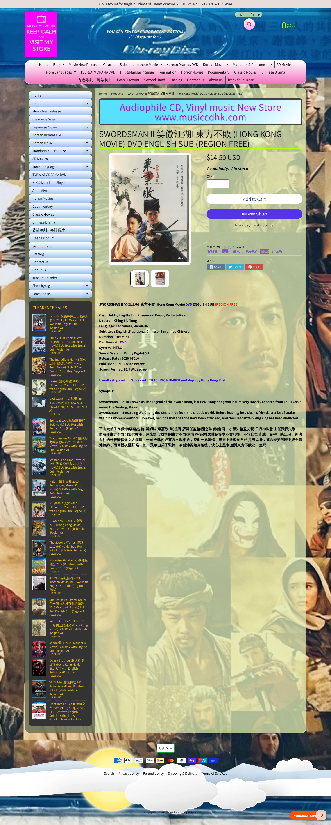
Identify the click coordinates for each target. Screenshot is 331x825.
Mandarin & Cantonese (253, 65)
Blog (59, 65)
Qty (209, 176)
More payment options (254, 225)
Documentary (218, 72)
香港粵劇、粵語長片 (95, 79)
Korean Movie (216, 65)
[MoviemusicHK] (41, 34)
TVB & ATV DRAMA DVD (97, 72)
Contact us (195, 79)
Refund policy (153, 773)
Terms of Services (214, 773)
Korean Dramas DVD (182, 64)
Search (109, 773)
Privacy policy (128, 773)
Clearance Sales (115, 64)
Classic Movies (245, 72)
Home (43, 64)
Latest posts (62, 294)
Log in (241, 14)
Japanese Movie (148, 65)
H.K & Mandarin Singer (137, 72)
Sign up (255, 14)
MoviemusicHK (171, 812)
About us (216, 79)
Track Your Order (240, 79)
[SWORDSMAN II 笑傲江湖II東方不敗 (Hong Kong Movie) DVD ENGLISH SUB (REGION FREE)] (139, 278)
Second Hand (154, 79)
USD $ (163, 748)
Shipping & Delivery (182, 773)
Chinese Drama (273, 72)
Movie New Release (83, 64)
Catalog (176, 79)
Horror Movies (192, 72)
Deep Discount (128, 79)
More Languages (61, 73)
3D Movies (284, 64)
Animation (168, 72)
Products (117, 94)
